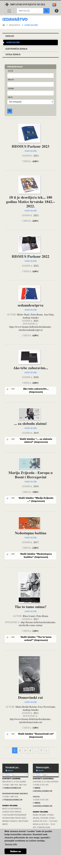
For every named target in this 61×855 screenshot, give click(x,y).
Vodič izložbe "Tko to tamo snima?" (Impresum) (31, 638)
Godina (11, 89)
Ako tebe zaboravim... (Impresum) (30, 390)
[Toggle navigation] (9, 11)
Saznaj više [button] (11, 844)
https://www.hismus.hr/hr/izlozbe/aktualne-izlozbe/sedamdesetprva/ (30, 328)
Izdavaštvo (15, 25)
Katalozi (9, 36)
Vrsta (10, 97)
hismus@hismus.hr (12, 788)
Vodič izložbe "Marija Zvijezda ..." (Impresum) (32, 499)
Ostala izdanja (12, 54)
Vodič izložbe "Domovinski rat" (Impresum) (32, 735)
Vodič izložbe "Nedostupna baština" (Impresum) (31, 555)
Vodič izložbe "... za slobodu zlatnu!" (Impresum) (31, 440)
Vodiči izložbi (31, 25)
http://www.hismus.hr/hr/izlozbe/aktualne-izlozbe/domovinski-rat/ (30, 720)
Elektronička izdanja (16, 49)
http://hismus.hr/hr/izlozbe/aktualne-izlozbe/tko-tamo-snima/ (37, 624)
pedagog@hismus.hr (13, 800)
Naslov (11, 80)
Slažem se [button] (15, 851)
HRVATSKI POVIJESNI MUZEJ (27, 4)
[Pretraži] (46, 11)
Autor (10, 71)
